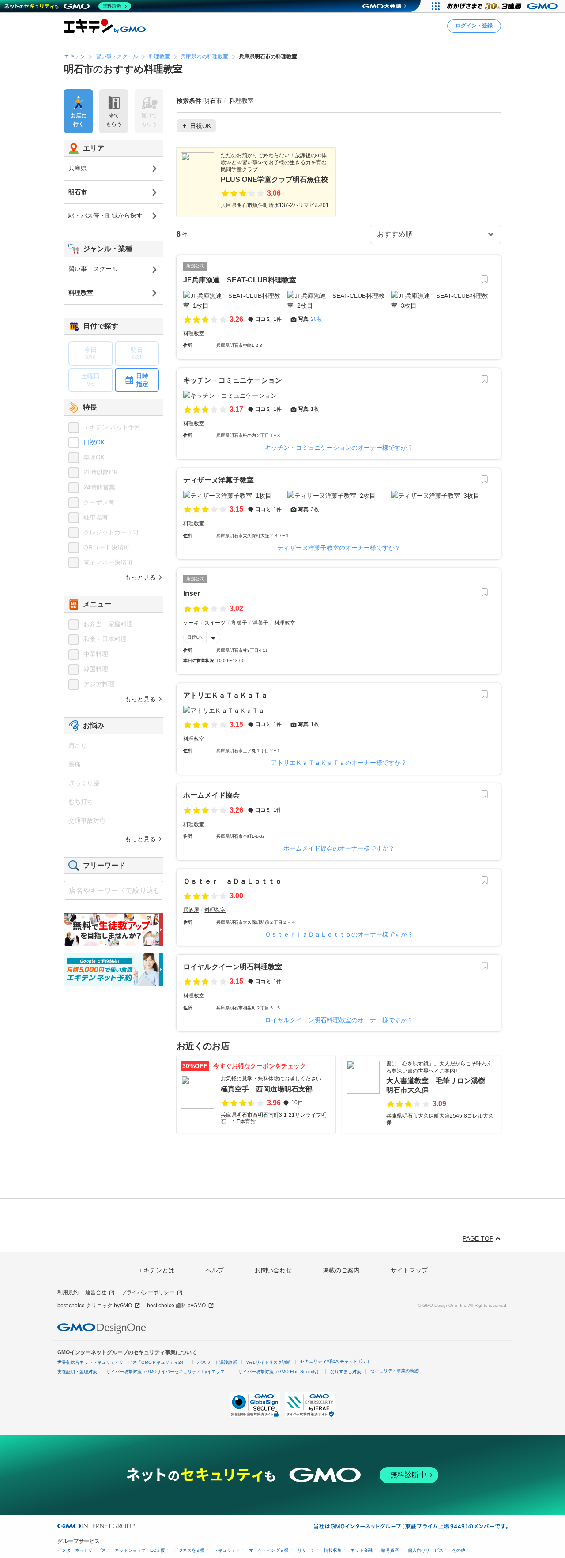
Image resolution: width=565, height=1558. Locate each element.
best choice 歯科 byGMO (176, 1305)
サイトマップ (409, 1270)
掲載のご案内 (341, 1270)
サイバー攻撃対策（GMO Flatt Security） (279, 1371)
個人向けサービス (425, 1550)
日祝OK (195, 637)
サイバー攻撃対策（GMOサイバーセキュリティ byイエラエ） (167, 1371)
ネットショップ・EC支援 (140, 1550)
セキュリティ (227, 1550)
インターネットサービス (81, 1550)
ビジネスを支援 (189, 1550)
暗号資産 (390, 1550)
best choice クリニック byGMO (94, 1305)
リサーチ (306, 1550)
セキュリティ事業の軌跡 (394, 1370)
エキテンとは (155, 1270)
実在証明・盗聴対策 (77, 1371)
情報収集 (333, 1550)
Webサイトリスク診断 (268, 1362)
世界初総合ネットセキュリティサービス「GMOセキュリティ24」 (122, 1362)
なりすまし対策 (345, 1371)
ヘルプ (214, 1270)
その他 (458, 1550)
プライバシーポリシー (147, 1292)
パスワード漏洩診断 (217, 1362)
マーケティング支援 (269, 1550)
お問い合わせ (273, 1270)
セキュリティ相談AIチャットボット (335, 1361)
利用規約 (68, 1292)
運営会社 (95, 1292)
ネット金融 (361, 1550)
